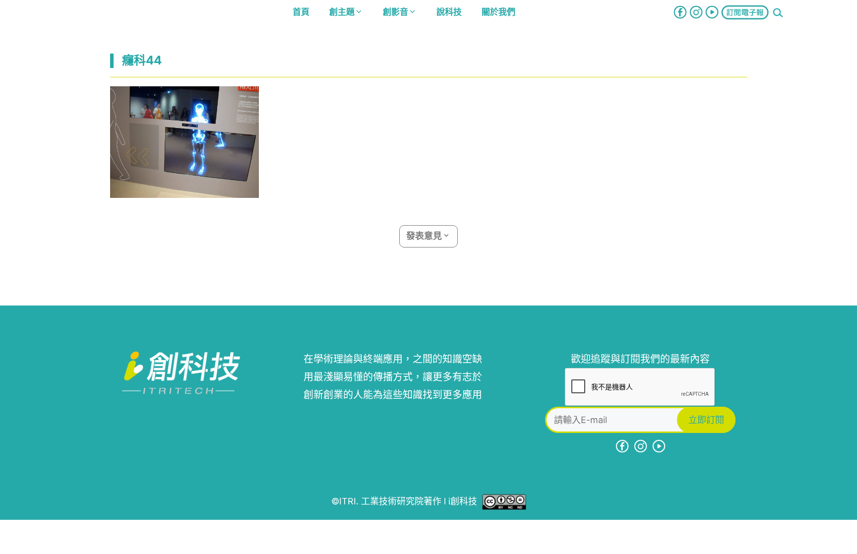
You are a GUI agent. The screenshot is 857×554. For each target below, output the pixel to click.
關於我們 (498, 12)
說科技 (449, 12)
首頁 (301, 12)
